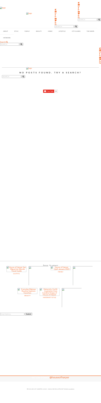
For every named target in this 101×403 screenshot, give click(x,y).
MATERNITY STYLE (49, 297)
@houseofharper (59, 377)
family (60, 272)
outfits (16, 274)
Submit (28, 314)
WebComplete (69, 389)
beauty (27, 296)
